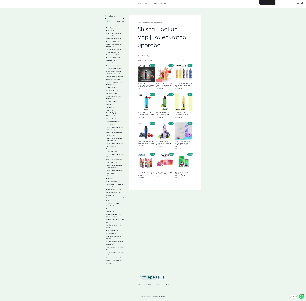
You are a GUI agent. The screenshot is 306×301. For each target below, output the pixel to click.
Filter (109, 21)
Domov (140, 4)
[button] (157, 4)
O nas (155, 4)
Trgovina (148, 4)
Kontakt (163, 4)
